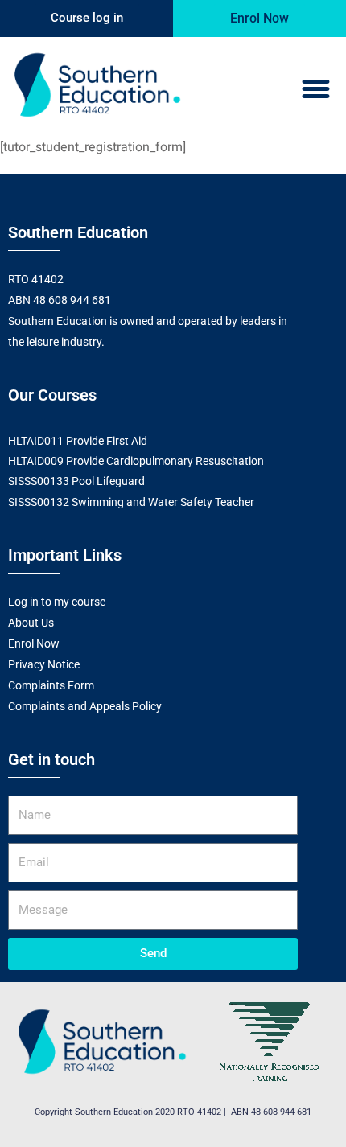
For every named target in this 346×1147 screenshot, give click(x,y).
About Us (31, 622)
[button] (316, 89)
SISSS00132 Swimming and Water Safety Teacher (131, 501)
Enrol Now (34, 643)
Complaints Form (51, 685)
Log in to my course (56, 601)
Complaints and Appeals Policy (85, 706)
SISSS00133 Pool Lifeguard (76, 481)
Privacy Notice (44, 664)
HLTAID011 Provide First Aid (77, 440)
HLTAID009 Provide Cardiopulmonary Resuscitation (136, 460)
